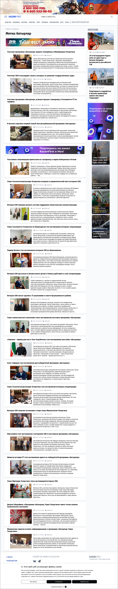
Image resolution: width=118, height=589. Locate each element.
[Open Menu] (5, 16)
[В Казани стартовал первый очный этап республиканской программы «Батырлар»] (21, 133)
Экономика (16, 22)
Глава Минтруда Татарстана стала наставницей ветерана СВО (32, 481)
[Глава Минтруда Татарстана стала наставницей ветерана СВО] (21, 491)
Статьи (67, 22)
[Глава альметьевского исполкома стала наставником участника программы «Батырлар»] (19, 326)
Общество (8, 22)
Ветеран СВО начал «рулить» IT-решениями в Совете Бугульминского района (39, 296)
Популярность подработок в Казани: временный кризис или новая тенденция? (100, 94)
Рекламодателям (11, 561)
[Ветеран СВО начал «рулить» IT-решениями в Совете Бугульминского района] (19, 304)
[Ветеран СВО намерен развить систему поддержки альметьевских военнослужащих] (19, 214)
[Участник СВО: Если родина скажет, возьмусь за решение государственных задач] (21, 85)
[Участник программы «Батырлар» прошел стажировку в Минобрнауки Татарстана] (21, 62)
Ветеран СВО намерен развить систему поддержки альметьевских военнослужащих (42, 205)
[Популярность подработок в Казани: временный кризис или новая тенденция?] (101, 76)
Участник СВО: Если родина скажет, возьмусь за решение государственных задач (40, 76)
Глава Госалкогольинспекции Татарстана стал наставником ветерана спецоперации (41, 387)
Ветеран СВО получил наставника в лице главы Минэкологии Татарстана (37, 411)
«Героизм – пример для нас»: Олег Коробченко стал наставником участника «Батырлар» (44, 339)
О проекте (9, 557)
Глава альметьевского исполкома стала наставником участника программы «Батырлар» (44, 318)
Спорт (38, 22)
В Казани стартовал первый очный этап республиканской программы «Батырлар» (41, 124)
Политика (32, 22)
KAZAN (15, 16)
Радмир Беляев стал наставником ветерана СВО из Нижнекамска (34, 250)
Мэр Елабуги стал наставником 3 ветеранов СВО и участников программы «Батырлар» (43, 434)
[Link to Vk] (34, 562)
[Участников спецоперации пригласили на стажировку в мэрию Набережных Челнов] (19, 168)
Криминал (45, 22)
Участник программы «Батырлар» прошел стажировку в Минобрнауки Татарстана (41, 52)
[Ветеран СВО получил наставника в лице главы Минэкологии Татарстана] (21, 420)
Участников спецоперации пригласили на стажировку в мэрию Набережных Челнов (41, 159)
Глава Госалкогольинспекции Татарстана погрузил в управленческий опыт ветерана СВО (44, 181)
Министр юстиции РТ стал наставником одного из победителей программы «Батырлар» (43, 457)
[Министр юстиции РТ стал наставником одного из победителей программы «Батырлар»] (21, 467)
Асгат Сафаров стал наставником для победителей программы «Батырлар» (38, 363)
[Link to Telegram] (39, 562)
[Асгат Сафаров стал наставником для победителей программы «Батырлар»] (21, 373)
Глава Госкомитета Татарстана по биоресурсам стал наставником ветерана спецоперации (44, 227)
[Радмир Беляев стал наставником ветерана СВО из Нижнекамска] (21, 260)
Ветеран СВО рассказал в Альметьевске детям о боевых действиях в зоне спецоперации (44, 274)
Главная (8, 29)
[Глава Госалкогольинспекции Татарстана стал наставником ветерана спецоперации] (21, 396)
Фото (61, 22)
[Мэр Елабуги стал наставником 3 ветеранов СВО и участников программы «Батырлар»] (21, 444)
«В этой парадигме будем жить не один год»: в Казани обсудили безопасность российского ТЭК (100, 60)
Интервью (24, 22)
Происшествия (54, 22)
